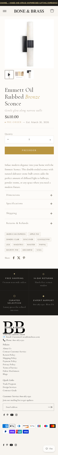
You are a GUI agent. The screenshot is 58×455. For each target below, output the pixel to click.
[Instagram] (16, 415)
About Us (7, 348)
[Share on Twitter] (19, 257)
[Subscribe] (50, 407)
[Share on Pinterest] (24, 257)
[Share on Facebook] (13, 257)
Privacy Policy (9, 364)
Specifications (14, 203)
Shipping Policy (10, 358)
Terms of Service (10, 367)
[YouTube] (11, 415)
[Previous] (9, 43)
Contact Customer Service (14, 351)
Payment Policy (10, 361)
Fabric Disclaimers (11, 371)
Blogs (5, 374)
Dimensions (13, 194)
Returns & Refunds (17, 223)
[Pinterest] (7, 415)
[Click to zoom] (49, 24)
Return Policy (9, 355)
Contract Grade (10, 390)
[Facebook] (4, 415)
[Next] (49, 43)
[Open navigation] (4, 11)
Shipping (11, 213)
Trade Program (9, 384)
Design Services (9, 387)
